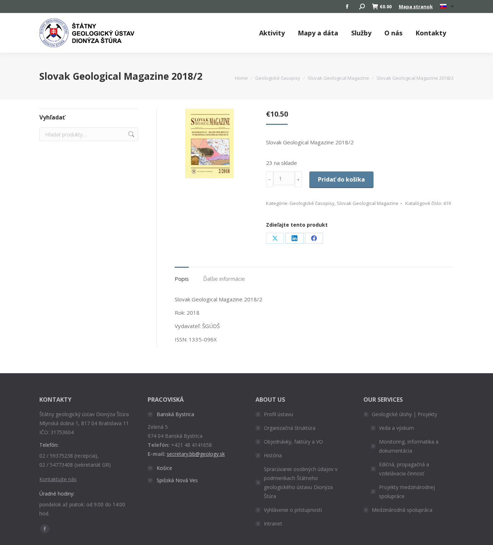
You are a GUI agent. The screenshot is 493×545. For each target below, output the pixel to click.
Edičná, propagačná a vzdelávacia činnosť (404, 469)
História (273, 455)
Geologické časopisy (312, 203)
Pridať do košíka (341, 179)
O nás (393, 33)
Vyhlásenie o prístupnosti (293, 509)
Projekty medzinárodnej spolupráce (407, 492)
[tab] (182, 275)
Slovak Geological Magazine (367, 203)
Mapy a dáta (318, 33)
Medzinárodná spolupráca (402, 509)
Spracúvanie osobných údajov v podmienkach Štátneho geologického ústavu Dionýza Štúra (300, 483)
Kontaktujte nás (58, 479)
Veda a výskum (396, 427)
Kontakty (430, 33)
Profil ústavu (278, 414)
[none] (447, 6)
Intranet (273, 523)
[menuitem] (447, 6)
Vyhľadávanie (130, 134)
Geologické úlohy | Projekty (404, 414)
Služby (361, 33)
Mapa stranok (416, 6)
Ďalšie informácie (224, 278)
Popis (182, 278)
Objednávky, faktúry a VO (293, 441)
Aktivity (272, 33)
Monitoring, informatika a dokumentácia (409, 446)
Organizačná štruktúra (289, 427)
